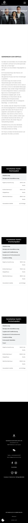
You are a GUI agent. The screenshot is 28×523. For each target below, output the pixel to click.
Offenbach (14, 516)
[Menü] (25, 3)
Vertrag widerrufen (20, 477)
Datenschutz (12, 477)
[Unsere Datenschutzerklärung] (20, 473)
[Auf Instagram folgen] (20, 463)
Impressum (6, 477)
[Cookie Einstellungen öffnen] (2, 520)
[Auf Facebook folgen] (8, 463)
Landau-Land (14, 520)
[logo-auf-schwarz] (4, 3)
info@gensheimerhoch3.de (15, 457)
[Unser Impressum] (8, 473)
